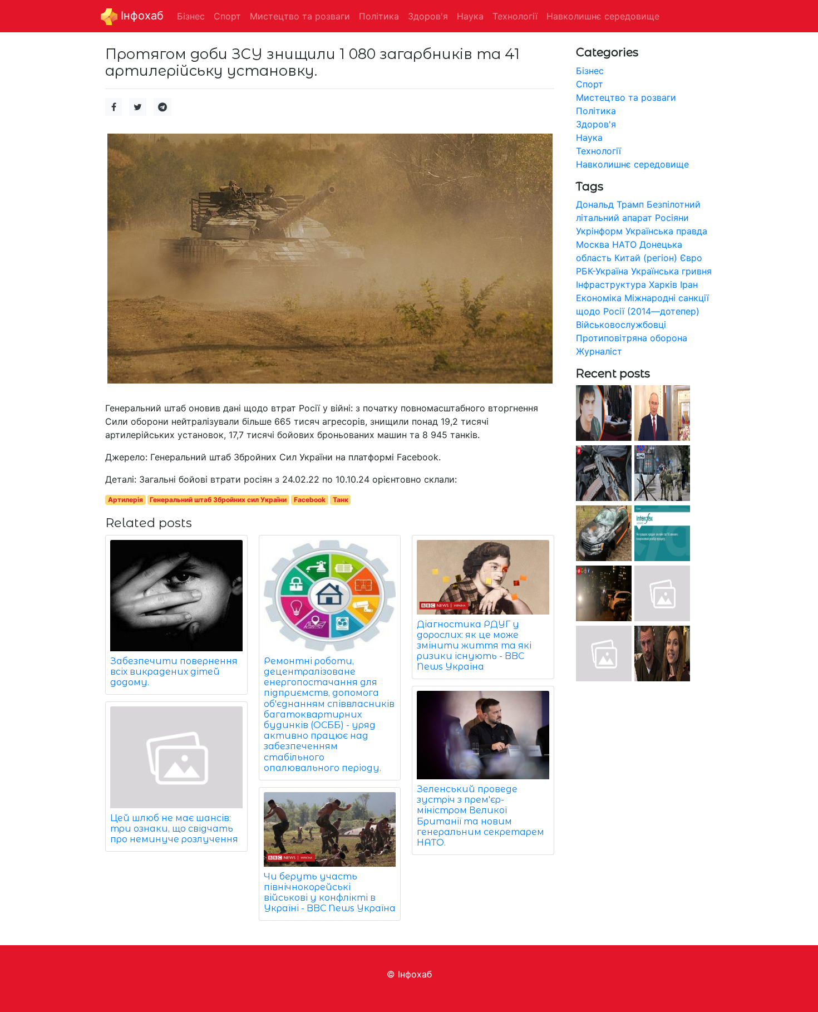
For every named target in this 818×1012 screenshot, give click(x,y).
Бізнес (590, 70)
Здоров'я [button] (428, 16)
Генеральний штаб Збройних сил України (218, 499)
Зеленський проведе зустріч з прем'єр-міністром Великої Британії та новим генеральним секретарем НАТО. (480, 816)
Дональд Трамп (610, 204)
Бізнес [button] (191, 16)
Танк (340, 499)
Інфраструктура (611, 284)
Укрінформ (599, 231)
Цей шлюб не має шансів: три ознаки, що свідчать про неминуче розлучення (174, 828)
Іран (689, 284)
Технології (598, 150)
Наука (589, 137)
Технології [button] (515, 16)
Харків (663, 284)
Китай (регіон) (645, 257)
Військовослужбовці (621, 324)
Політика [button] (379, 16)
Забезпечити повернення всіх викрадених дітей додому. (174, 671)
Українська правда (666, 231)
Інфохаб (140, 15)
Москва (592, 244)
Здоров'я (596, 124)
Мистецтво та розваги (626, 97)
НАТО (624, 244)
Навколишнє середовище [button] (602, 16)
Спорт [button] (227, 16)
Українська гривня (671, 271)
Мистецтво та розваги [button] (300, 16)
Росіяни (672, 217)
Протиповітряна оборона (631, 337)
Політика (596, 110)
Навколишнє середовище (632, 164)
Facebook (310, 499)
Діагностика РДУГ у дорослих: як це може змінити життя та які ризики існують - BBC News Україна (474, 645)
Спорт (589, 84)
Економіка (599, 297)
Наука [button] (470, 16)
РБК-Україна (602, 271)
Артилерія (125, 499)
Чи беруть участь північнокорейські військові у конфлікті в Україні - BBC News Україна (330, 892)
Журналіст (599, 351)
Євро (691, 257)
